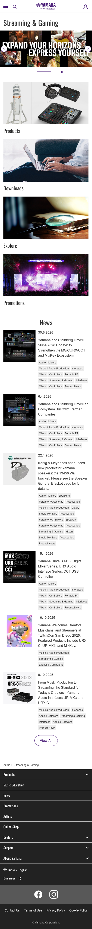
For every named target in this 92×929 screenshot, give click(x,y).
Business (9, 878)
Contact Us (12, 910)
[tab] (35, 72)
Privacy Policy (55, 910)
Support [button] (8, 847)
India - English (18, 870)
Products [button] (9, 774)
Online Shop (11, 826)
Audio (6, 765)
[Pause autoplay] (62, 72)
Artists (7, 816)
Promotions (10, 805)
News (6, 795)
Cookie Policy (78, 910)
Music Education (13, 785)
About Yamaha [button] (12, 858)
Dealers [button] (8, 837)
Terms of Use (33, 910)
